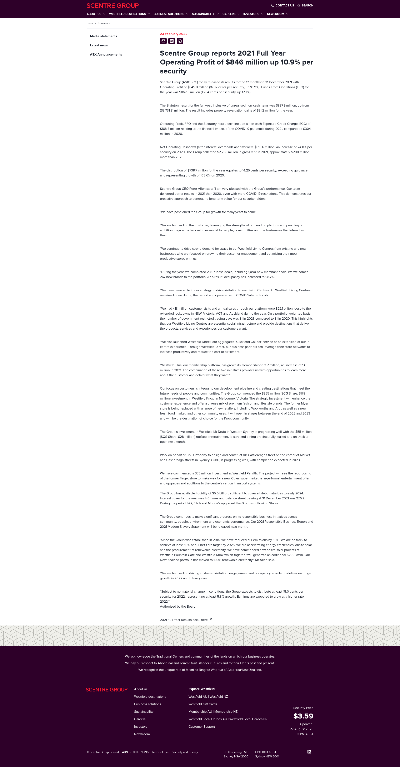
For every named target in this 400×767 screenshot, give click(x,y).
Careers (139, 719)
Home (90, 23)
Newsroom (142, 734)
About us (140, 689)
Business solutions (147, 704)
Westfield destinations (150, 696)
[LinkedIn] (309, 751)
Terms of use (160, 752)
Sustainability (144, 711)
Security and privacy (185, 752)
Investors (140, 726)
